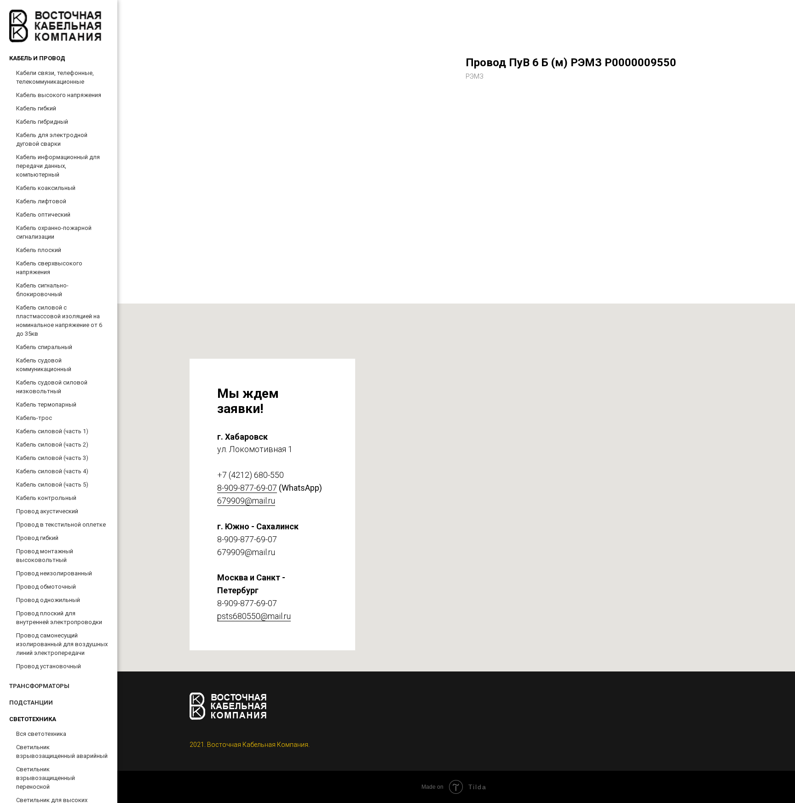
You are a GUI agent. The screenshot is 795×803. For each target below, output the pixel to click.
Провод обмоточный (46, 586)
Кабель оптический (43, 214)
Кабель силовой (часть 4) (52, 471)
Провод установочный (48, 666)
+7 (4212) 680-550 (250, 475)
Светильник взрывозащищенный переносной (45, 778)
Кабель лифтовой (41, 201)
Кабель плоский (38, 250)
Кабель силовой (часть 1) (52, 431)
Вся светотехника (41, 733)
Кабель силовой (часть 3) (52, 457)
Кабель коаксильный (45, 187)
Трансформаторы (39, 686)
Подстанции (31, 702)
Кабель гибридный (42, 121)
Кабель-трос (34, 417)
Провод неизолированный (54, 573)
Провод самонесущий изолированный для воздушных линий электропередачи (62, 644)
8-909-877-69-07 (247, 488)
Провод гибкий (37, 537)
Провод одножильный (48, 600)
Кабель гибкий (36, 108)
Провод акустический (47, 511)
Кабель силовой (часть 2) (52, 444)
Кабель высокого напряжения (58, 95)
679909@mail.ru (246, 500)
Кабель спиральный (44, 347)
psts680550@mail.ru (254, 616)
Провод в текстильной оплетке (61, 524)
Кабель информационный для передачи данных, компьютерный (58, 166)
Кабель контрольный (46, 497)
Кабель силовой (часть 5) (52, 484)
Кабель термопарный (46, 404)
